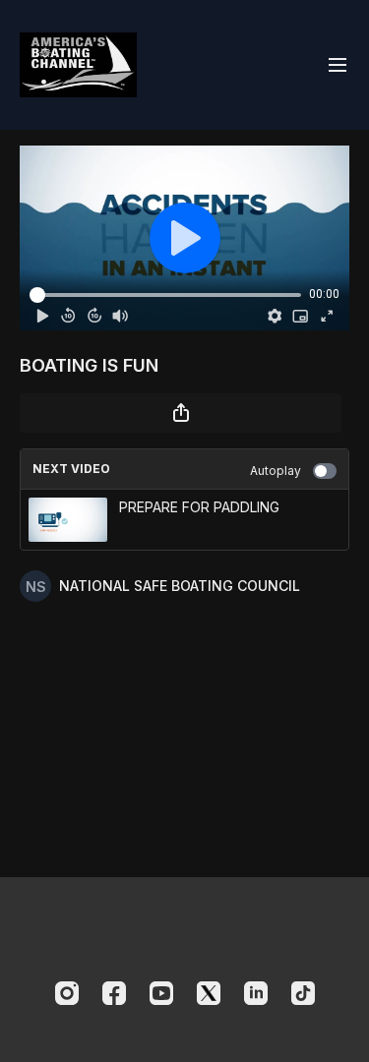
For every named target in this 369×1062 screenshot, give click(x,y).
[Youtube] (161, 993)
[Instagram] (67, 993)
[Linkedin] (256, 993)
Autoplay (275, 470)
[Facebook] (114, 993)
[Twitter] (208, 993)
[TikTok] (303, 993)
